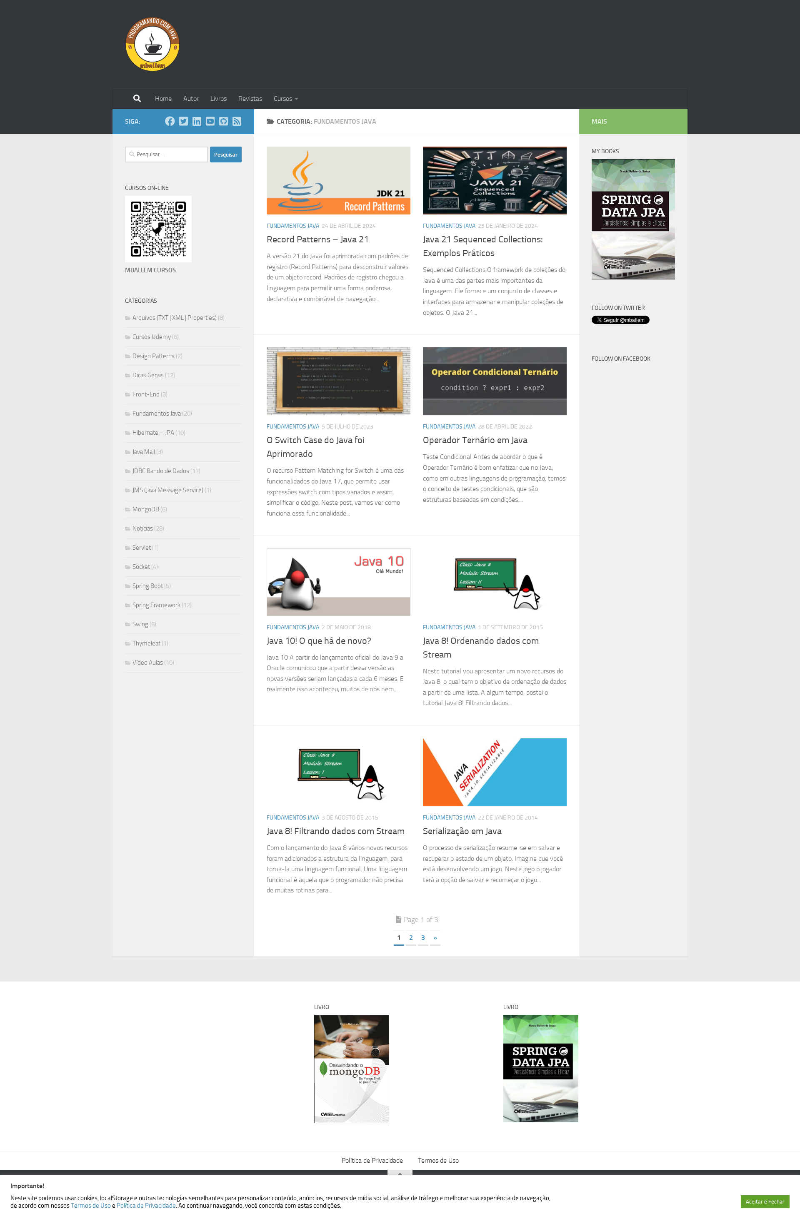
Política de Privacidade (372, 1160)
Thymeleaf (146, 643)
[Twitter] (183, 121)
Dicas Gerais (148, 375)
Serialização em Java (462, 831)
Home (163, 98)
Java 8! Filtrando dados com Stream (336, 831)
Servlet (141, 547)
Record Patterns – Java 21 (318, 239)
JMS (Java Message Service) (167, 490)
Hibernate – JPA (153, 432)
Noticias (142, 528)
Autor (191, 98)
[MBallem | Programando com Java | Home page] (152, 44)
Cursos (283, 98)
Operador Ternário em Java (475, 440)
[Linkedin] (197, 121)
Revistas (250, 98)
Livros (218, 98)
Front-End (146, 394)
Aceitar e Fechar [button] (765, 1202)
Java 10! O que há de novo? (319, 640)
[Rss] (237, 121)
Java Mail (143, 452)
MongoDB (145, 509)
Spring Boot (147, 586)
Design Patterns (153, 356)
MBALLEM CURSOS (150, 270)
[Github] (223, 121)
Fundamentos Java (293, 225)
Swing (140, 624)
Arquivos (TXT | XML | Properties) (174, 317)
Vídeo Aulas (147, 662)
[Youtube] (210, 121)
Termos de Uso (438, 1160)
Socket (141, 567)
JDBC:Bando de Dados (160, 471)
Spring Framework (156, 605)
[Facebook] (170, 121)
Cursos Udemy (151, 337)
